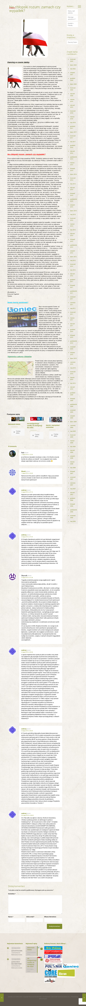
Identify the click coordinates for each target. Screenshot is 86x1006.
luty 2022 (73, 69)
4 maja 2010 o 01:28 (27, 577)
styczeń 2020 (72, 94)
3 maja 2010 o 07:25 (27, 537)
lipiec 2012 (73, 256)
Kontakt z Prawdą (70, 24)
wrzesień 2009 (73, 411)
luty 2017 (73, 141)
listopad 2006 (72, 505)
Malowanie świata (14, 424)
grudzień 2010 (72, 330)
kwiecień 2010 (73, 372)
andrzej (23, 490)
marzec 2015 (72, 164)
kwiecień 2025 (73, 60)
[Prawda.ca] (12, 8)
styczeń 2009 (72, 451)
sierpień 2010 (72, 353)
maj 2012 (73, 260)
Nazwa (10, 917)
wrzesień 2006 (73, 516)
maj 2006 (73, 521)
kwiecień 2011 (73, 313)
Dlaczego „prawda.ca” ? (72, 18)
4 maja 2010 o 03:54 (27, 652)
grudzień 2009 (72, 394)
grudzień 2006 (72, 499)
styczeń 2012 (72, 275)
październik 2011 (73, 292)
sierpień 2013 (72, 206)
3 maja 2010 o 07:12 (27, 492)
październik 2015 (73, 158)
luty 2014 (73, 184)
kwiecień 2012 (73, 265)
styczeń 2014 (72, 188)
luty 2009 (73, 446)
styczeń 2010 (72, 388)
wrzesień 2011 (73, 298)
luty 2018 (73, 122)
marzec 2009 (72, 442)
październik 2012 (73, 246)
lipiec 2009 (73, 421)
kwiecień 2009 (73, 436)
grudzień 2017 (72, 127)
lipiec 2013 (73, 210)
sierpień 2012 (72, 252)
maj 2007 (73, 489)
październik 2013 (73, 200)
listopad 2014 (72, 169)
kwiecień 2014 (73, 179)
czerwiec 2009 (73, 426)
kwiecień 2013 (73, 219)
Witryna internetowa (50, 917)
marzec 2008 (72, 463)
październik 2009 (73, 405)
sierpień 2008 (72, 457)
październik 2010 (73, 342)
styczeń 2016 (72, 152)
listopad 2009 (72, 399)
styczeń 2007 (72, 493)
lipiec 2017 (73, 132)
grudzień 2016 (72, 146)
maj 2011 (73, 308)
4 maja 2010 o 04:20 (27, 731)
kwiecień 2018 (73, 112)
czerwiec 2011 (73, 303)
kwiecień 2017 (73, 137)
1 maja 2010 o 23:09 (27, 473)
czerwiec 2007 (73, 484)
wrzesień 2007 (73, 478)
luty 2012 (73, 270)
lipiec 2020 (73, 84)
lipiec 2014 (73, 174)
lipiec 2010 (73, 358)
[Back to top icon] (76, 1001)
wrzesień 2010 (73, 348)
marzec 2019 (72, 100)
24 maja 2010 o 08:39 (27, 815)
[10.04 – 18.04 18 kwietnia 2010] (2, 997)
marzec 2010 (72, 378)
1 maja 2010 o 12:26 (27, 454)
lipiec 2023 (73, 65)
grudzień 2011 (72, 280)
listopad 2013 (72, 194)
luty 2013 (73, 230)
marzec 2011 (72, 319)
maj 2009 (73, 431)
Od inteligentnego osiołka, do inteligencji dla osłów (34, 425)
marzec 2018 (72, 118)
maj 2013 (73, 214)
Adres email (30, 917)
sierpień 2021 (72, 73)
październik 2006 (73, 511)
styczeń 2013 (72, 234)
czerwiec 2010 (73, 363)
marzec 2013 (72, 225)
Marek (23, 471)
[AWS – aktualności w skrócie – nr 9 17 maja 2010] (84, 997)
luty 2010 (73, 383)
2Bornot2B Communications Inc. (60, 996)
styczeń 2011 (72, 325)
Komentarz (12, 894)
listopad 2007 (72, 472)
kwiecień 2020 (73, 89)
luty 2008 (73, 467)
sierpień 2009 (72, 417)
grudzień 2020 (72, 79)
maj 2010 (73, 368)
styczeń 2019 (72, 106)
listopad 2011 (72, 286)
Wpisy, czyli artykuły (71, 12)
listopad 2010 (72, 336)
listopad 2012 (72, 240)
